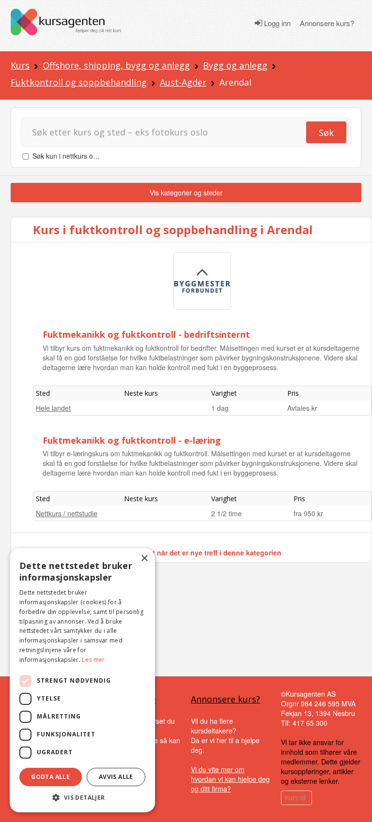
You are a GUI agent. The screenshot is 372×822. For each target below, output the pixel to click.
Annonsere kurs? (327, 23)
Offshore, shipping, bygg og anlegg (116, 65)
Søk (326, 132)
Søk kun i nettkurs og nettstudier (81, 156)
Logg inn (276, 23)
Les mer (93, 660)
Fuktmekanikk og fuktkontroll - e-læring (132, 440)
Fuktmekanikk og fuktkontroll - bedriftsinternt (146, 334)
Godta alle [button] (50, 777)
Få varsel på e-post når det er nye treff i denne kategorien (186, 552)
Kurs (20, 65)
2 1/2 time (226, 513)
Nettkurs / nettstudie (66, 513)
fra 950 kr (308, 513)
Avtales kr (302, 408)
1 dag (220, 408)
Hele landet (53, 408)
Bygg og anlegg (235, 65)
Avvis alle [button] (116, 777)
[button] (82, 797)
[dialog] (82, 680)
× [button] (144, 558)
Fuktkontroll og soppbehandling (79, 82)
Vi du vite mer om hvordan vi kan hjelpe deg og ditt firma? (230, 778)
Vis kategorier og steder (186, 192)
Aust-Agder (183, 82)
